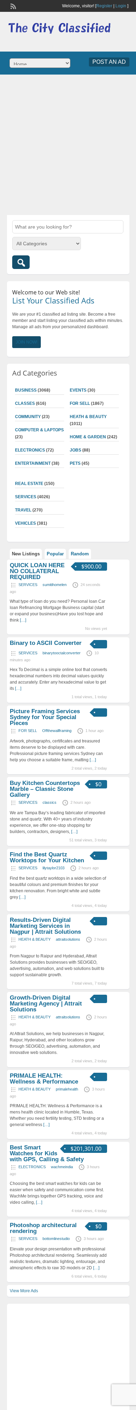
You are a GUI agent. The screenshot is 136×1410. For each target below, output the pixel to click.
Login (120, 5)
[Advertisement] (68, 144)
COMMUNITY (28, 416)
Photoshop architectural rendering (43, 1228)
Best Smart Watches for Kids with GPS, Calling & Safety (47, 1153)
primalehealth (67, 1089)
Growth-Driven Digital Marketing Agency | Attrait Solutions (46, 1003)
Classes (25, 403)
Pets (75, 463)
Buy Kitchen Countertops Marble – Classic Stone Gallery (45, 789)
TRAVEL (23, 510)
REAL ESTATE (29, 483)
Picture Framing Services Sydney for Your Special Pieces (45, 717)
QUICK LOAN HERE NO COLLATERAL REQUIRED (37, 571)
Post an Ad (109, 62)
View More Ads (24, 1290)
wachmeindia (62, 1167)
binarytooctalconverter (62, 653)
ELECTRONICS (30, 450)
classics (49, 802)
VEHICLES (25, 523)
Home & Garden (88, 436)
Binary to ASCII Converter (46, 643)
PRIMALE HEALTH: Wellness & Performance (44, 1078)
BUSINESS (26, 390)
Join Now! (26, 342)
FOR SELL (80, 403)
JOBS (75, 450)
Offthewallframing (56, 731)
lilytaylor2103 (54, 868)
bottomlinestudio (56, 1238)
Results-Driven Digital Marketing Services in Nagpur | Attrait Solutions (45, 926)
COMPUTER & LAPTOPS (39, 429)
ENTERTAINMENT (33, 463)
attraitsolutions (68, 939)
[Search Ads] (21, 262)
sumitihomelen (55, 585)
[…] (23, 620)
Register (104, 5)
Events (78, 390)
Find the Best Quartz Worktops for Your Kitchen (47, 857)
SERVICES (25, 496)
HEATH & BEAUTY (88, 416)
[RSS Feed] (12, 5)
